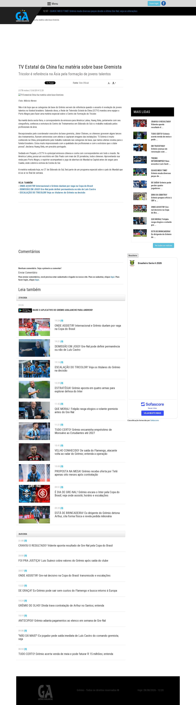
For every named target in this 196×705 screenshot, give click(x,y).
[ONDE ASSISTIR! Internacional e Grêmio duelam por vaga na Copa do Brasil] (34, 327)
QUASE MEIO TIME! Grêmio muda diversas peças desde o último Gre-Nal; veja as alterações (93, 7)
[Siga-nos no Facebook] (163, 3)
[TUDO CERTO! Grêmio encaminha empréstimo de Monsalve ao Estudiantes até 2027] (34, 431)
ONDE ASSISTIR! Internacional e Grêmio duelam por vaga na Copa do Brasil (56, 186)
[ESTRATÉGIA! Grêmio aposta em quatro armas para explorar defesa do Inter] (34, 389)
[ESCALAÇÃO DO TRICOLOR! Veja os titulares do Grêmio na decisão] (34, 369)
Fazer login (154, 3)
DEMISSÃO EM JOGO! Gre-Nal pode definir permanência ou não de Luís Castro (58, 189)
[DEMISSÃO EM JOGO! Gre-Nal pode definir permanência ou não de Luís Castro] (34, 348)
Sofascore (154, 420)
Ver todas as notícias (163, 245)
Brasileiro (133, 255)
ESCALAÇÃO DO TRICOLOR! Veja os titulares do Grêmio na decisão (52, 192)
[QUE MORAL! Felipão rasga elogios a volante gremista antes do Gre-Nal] (34, 410)
